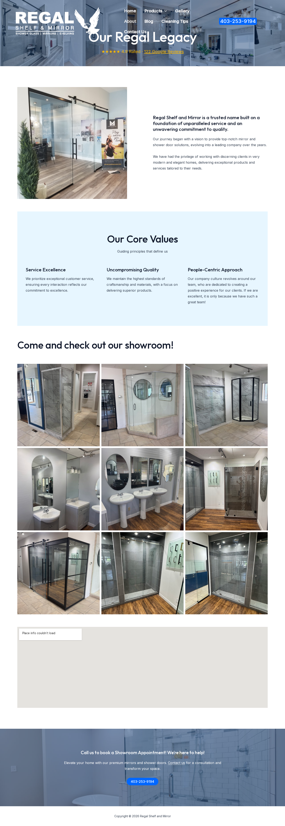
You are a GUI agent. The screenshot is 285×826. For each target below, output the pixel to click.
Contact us (176, 763)
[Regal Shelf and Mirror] (58, 21)
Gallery (182, 10)
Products (153, 10)
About (130, 21)
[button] (164, 11)
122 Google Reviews (164, 51)
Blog (148, 21)
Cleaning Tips (174, 21)
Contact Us (135, 31)
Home (130, 10)
